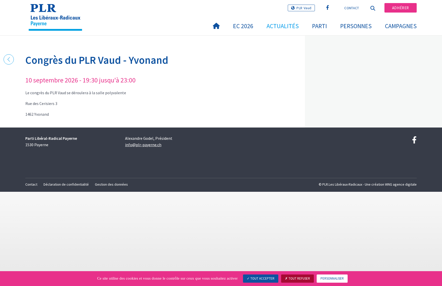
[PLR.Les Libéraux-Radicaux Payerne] (57, 10)
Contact (351, 8)
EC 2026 (243, 26)
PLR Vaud (304, 8)
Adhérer (400, 7)
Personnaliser (332, 278)
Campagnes (401, 26)
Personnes (356, 26)
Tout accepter (262, 278)
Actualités (283, 26)
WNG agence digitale (401, 184)
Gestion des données (111, 184)
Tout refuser (299, 278)
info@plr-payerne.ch (143, 144)
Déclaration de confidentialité (66, 184)
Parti (319, 26)
